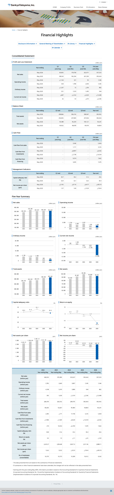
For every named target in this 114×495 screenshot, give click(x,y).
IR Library (71, 44)
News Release (102, 7)
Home (13, 30)
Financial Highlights (86, 44)
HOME (55, 7)
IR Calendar (56, 48)
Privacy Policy (57, 484)
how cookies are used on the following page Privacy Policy (16, 492)
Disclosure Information (26, 44)
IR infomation (90, 7)
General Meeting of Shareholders (51, 44)
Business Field (78, 7)
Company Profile (65, 7)
